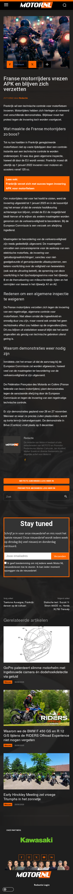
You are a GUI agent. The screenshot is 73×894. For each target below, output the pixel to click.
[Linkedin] (52, 857)
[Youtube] (44, 857)
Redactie (23, 98)
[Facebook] (25, 459)
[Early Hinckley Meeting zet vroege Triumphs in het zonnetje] (36, 771)
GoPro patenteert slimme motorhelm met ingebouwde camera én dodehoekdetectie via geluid (36, 672)
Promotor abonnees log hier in (36, 488)
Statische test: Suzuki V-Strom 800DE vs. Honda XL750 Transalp (56, 605)
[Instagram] (29, 857)
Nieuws (7, 682)
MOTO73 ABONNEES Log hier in (36, 481)
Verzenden (60, 556)
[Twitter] (37, 857)
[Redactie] (12, 448)
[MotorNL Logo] (38, 5)
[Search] (65, 497)
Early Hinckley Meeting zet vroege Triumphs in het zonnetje (29, 796)
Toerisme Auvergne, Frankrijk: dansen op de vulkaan (19, 603)
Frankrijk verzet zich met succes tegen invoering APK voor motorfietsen (36, 186)
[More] (47, 64)
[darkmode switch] (8, 889)
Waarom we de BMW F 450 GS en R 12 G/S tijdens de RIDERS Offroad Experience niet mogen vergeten (36, 735)
